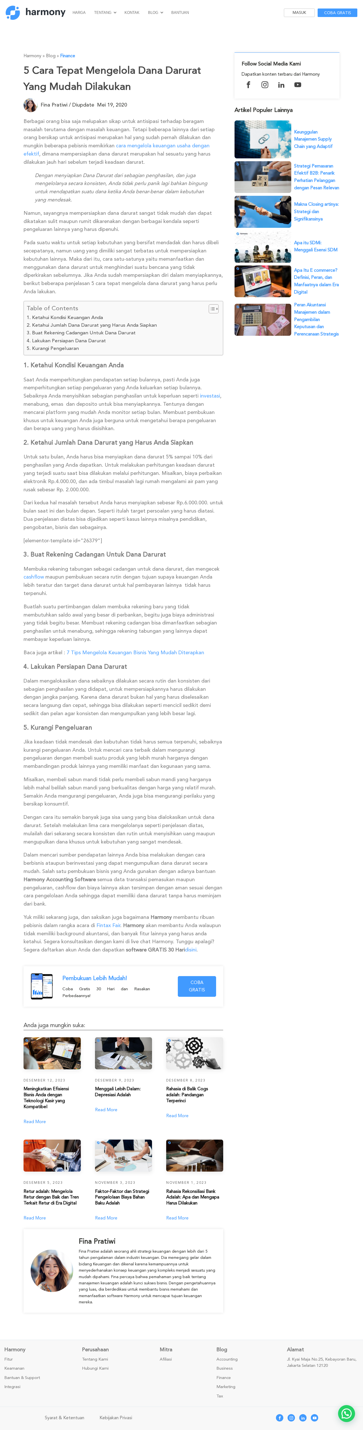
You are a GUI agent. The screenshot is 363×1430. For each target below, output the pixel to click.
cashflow (34, 577)
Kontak (132, 12)
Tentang (102, 12)
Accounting (227, 1359)
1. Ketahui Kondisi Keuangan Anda (65, 317)
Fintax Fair (108, 925)
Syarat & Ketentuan (64, 1417)
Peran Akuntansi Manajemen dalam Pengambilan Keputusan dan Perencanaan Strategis (316, 319)
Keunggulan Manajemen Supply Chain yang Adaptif (313, 139)
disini (191, 950)
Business (224, 1368)
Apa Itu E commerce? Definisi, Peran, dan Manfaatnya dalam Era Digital (316, 281)
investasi (210, 396)
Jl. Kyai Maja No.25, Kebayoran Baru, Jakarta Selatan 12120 (321, 1362)
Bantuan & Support (22, 1378)
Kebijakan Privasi (116, 1417)
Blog (153, 12)
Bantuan (180, 12)
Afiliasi (166, 1359)
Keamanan (14, 1368)
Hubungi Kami (95, 1368)
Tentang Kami (95, 1359)
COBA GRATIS (197, 986)
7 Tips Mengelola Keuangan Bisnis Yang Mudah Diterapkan (135, 652)
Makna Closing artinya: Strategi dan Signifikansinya (316, 211)
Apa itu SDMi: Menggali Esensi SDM (315, 246)
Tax (219, 1396)
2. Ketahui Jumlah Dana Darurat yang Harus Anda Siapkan (92, 325)
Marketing (225, 1387)
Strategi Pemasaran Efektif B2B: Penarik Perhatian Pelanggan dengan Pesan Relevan (316, 177)
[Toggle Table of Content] (210, 309)
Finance (67, 55)
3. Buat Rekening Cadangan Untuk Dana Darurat (81, 333)
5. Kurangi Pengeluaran (53, 348)
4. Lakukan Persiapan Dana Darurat (66, 341)
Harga (79, 12)
